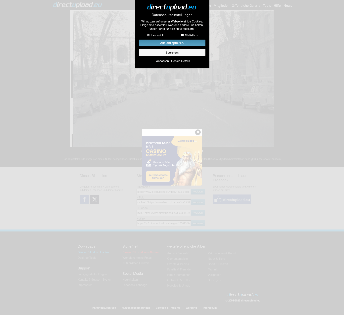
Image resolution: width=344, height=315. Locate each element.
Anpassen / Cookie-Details (173, 61)
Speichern (172, 52)
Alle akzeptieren (172, 43)
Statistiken (191, 35)
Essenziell (157, 35)
